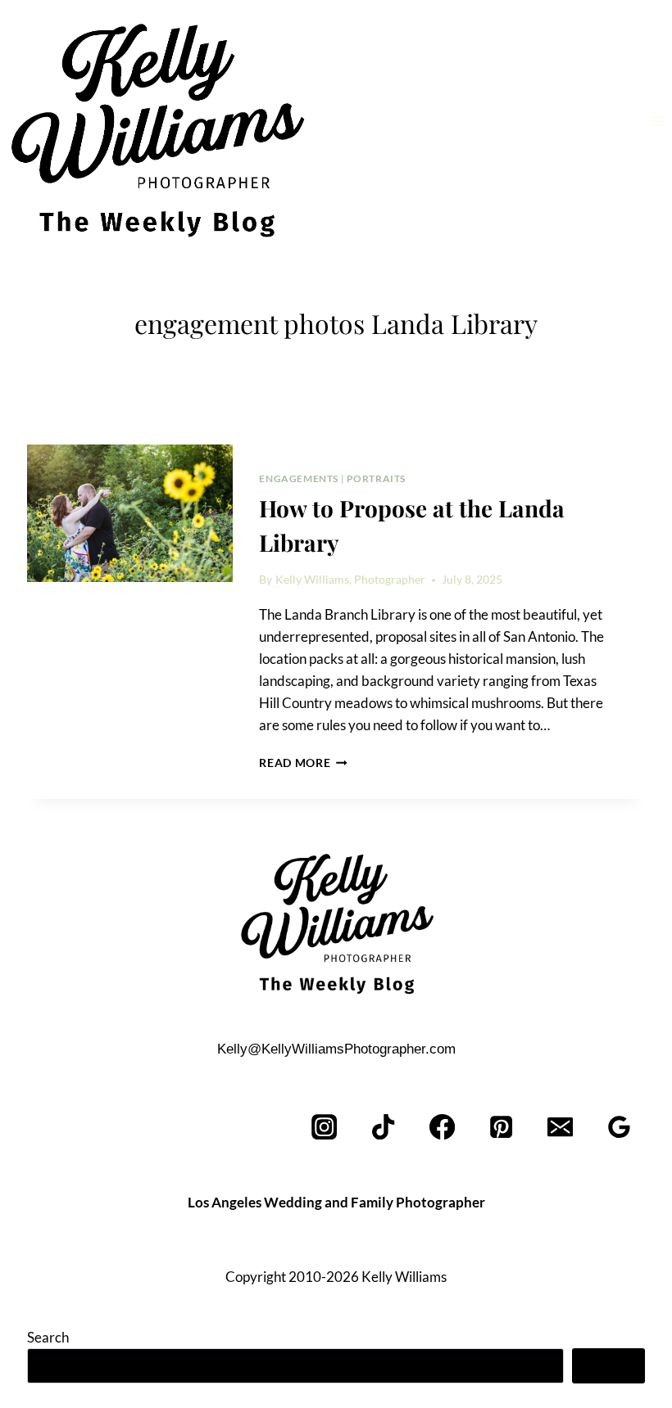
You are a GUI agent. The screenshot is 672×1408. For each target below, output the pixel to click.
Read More (303, 762)
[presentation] (130, 513)
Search (48, 1337)
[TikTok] (384, 1127)
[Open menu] (657, 120)
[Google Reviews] (619, 1127)
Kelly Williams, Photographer (350, 579)
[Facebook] (443, 1127)
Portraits (376, 478)
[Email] (560, 1127)
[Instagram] (325, 1127)
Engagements (298, 478)
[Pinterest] (502, 1127)
